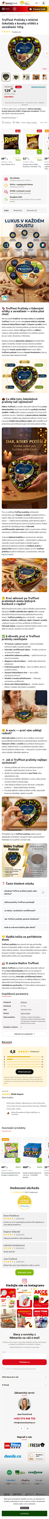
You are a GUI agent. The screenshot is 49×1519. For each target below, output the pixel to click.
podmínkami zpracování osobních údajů (24, 1369)
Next (47, 142)
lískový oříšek (25, 1013)
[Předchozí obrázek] (2, 53)
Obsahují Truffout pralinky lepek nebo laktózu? (24, 892)
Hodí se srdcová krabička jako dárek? (19, 927)
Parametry (17, 210)
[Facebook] (21, 1428)
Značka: (29, 123)
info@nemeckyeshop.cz (24, 1422)
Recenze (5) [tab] (32, 210)
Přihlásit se (24, 1362)
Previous (2, 142)
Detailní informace (9, 117)
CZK (36, 3)
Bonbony (24, 1002)
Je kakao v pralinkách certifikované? (19, 910)
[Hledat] (14, 9)
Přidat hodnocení (24, 1072)
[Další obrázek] (46, 53)
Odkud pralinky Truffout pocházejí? (19, 902)
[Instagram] (27, 1428)
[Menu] (3, 9)
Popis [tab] (6, 210)
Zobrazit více (24, 1272)
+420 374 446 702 (24, 1418)
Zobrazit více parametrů (23, 1034)
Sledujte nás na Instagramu (25, 1285)
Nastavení (24, 1508)
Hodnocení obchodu (24, 1188)
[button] (17, 151)
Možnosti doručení (38, 87)
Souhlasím (24, 1513)
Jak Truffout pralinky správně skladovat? (21, 919)
